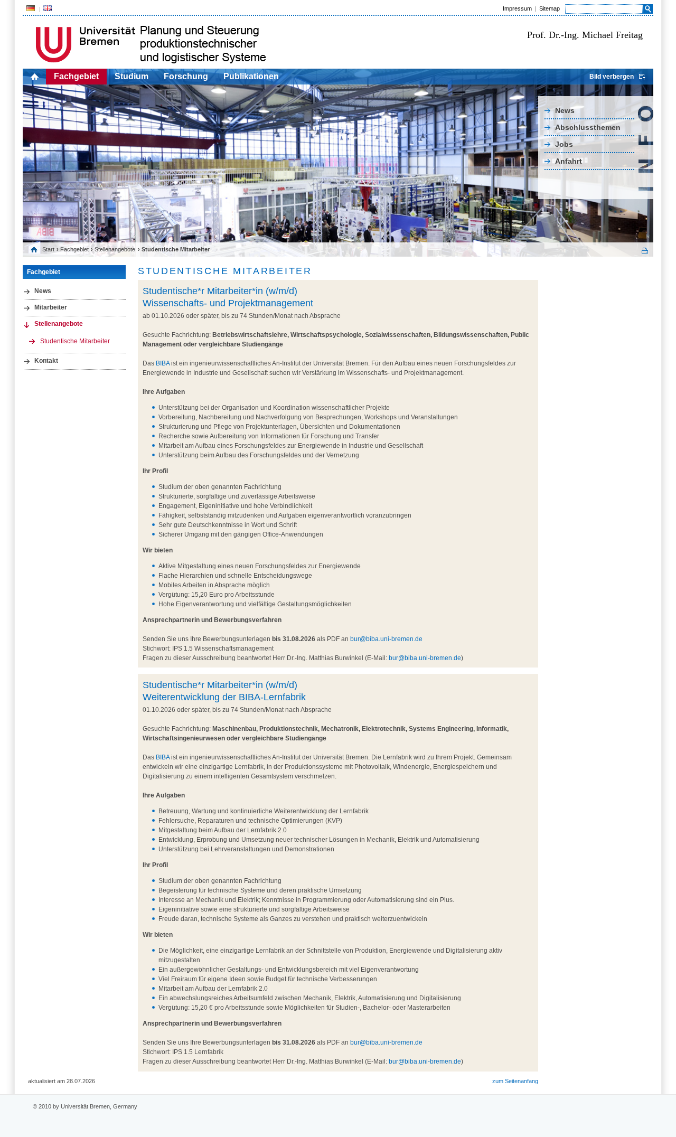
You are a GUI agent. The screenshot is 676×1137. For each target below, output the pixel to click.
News (565, 110)
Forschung (186, 76)
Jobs (564, 144)
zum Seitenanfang (515, 1081)
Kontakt (46, 361)
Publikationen (251, 76)
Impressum (517, 8)
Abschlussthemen (588, 127)
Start (48, 249)
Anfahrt (568, 161)
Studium (131, 76)
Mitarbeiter (50, 307)
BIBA (163, 363)
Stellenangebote (115, 249)
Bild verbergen (611, 76)
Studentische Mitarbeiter (75, 341)
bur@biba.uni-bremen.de (386, 639)
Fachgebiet (76, 76)
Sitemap (549, 8)
